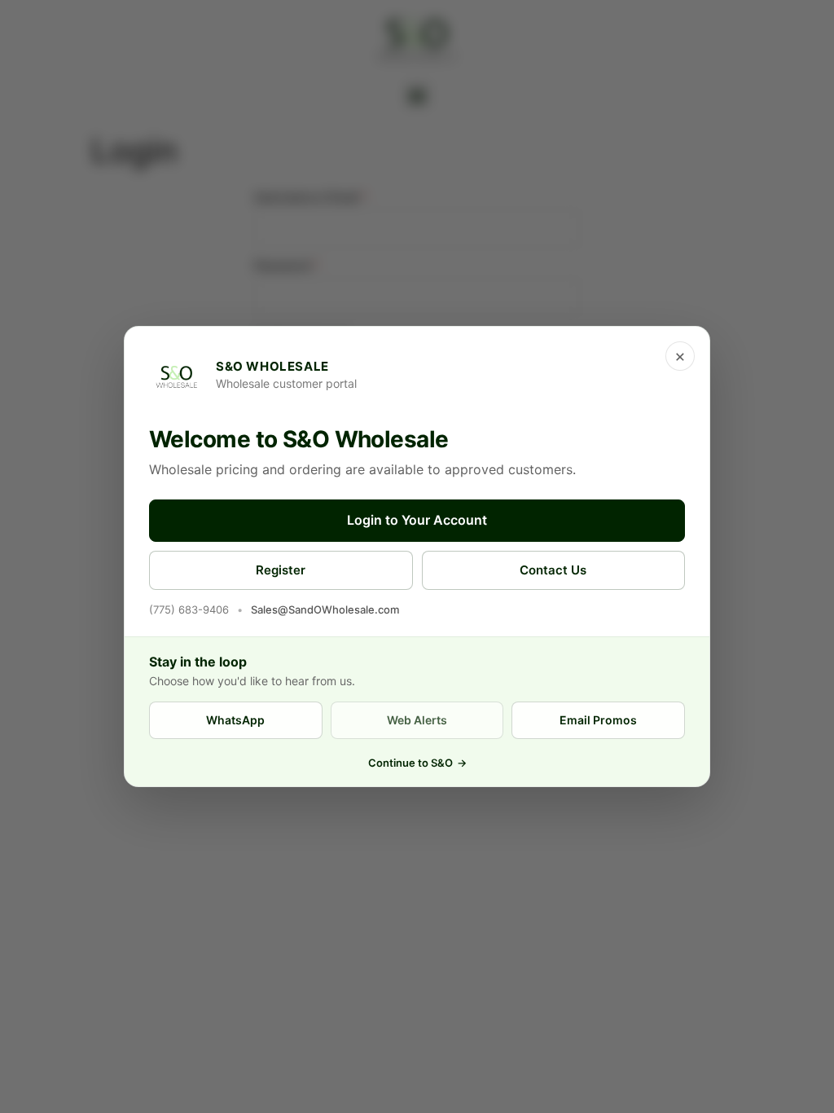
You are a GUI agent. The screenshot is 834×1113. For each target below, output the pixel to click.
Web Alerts (417, 720)
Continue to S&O (417, 762)
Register (280, 570)
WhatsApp (235, 720)
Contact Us (553, 570)
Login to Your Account (417, 520)
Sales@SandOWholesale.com (325, 609)
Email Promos (598, 720)
